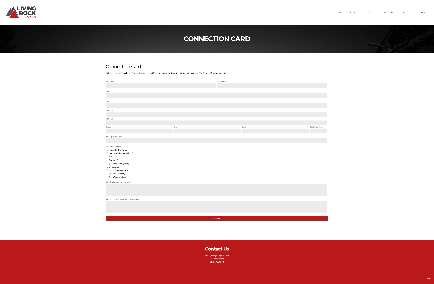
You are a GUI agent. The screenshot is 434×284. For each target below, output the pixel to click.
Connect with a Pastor (118, 150)
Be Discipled (114, 167)
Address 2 (109, 119)
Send (217, 219)
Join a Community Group (119, 164)
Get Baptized (114, 157)
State (244, 127)
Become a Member (116, 160)
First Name (110, 81)
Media (407, 12)
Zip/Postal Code (316, 127)
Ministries (389, 12)
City (175, 127)
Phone (108, 101)
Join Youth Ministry (117, 174)
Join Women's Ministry (118, 177)
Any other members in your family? (119, 182)
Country (109, 127)
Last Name (221, 81)
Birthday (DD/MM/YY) (114, 137)
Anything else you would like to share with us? (123, 199)
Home (340, 12)
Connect (371, 12)
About (354, 12)
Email (108, 91)
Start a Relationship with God (121, 153)
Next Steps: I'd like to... (115, 146)
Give (423, 12)
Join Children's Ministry (118, 170)
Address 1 (109, 111)
